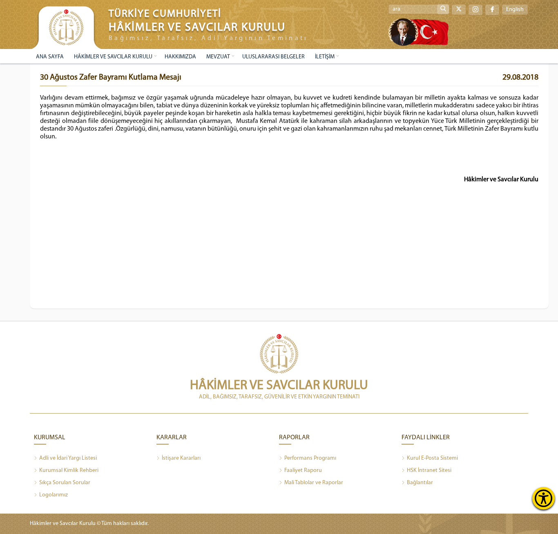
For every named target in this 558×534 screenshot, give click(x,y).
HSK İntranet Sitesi (429, 470)
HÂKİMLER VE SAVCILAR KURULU (113, 57)
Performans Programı (310, 458)
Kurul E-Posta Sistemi (432, 458)
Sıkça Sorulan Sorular (64, 483)
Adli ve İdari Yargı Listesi (68, 458)
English (515, 10)
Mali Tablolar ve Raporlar (313, 483)
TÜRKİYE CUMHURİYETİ (165, 14)
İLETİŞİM (325, 57)
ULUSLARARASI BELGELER (273, 57)
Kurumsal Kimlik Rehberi (68, 470)
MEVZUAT (218, 57)
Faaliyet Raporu (303, 470)
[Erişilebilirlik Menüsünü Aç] (543, 498)
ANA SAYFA (50, 57)
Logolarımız (53, 495)
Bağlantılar (420, 483)
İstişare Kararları (181, 458)
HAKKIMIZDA (180, 57)
